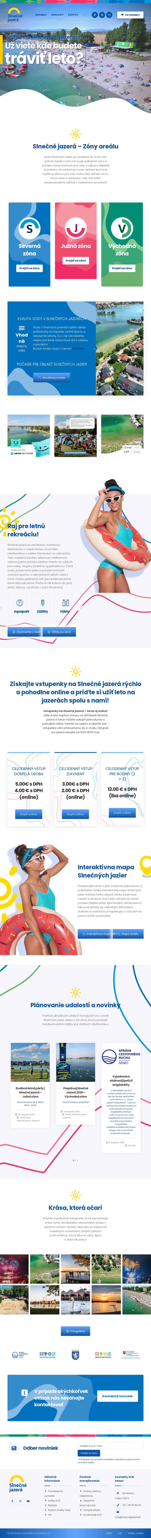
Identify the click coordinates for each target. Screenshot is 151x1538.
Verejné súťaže (91, 1510)
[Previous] (50, 436)
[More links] (84, 15)
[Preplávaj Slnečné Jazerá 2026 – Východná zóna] (75, 1062)
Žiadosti (52, 1505)
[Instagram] (102, 15)
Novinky (131, 1145)
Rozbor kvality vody (59, 1510)
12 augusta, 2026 (71, 1111)
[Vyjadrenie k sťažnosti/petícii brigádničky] (121, 1056)
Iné (49, 1514)
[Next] (100, 436)
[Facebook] (95, 15)
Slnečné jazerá (24, 1120)
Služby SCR (54, 1500)
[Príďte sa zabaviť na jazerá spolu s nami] (15, 15)
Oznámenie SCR (92, 1514)
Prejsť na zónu (29, 268)
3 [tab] (77, 1160)
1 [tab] (73, 1160)
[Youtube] (109, 15)
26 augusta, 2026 (26, 1114)
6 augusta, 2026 (116, 1142)
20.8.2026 (78, 348)
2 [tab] (75, 1160)
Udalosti (36, 1120)
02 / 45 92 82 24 (131, 1505)
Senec (68, 1114)
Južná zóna (25, 1117)
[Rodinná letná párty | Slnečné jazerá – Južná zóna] (30, 1062)
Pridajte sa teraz (89, 1453)
